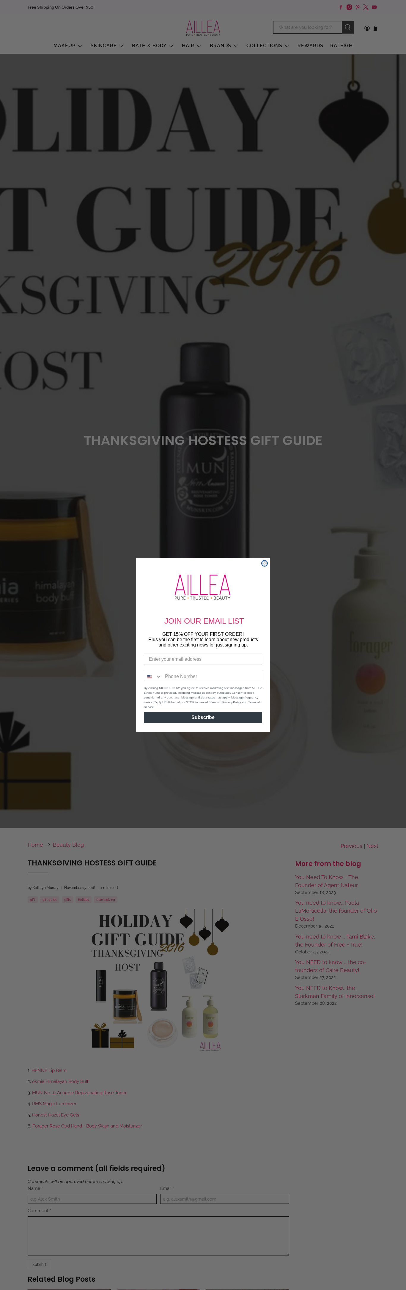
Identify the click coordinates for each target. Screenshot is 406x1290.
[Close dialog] (264, 563)
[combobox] (153, 676)
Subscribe (203, 717)
